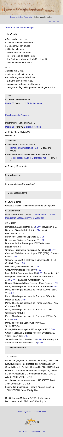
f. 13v (14, 319)
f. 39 (43, 236)
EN (54, 21)
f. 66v (15, 256)
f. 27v (12, 280)
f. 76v (52, 329)
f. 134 (36, 266)
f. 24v (37, 230)
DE (49, 21)
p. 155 (40, 342)
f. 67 (40, 273)
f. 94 (13, 293)
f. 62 (39, 270)
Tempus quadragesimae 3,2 (24, 148)
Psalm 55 (9, 103)
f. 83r (23, 299)
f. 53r (23, 263)
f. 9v (26, 336)
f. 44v (55, 286)
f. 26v (38, 227)
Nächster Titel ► (40, 412)
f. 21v (53, 250)
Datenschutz (36, 432)
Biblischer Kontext (35, 103)
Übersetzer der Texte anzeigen (19, 27)
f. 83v (43, 240)
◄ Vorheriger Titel (24, 412)
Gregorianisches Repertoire (21, 17)
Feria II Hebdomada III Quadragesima (29, 158)
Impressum (23, 432)
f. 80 (39, 339)
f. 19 (56, 283)
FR (58, 21)
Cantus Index (40, 214)
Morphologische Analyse (17, 115)
